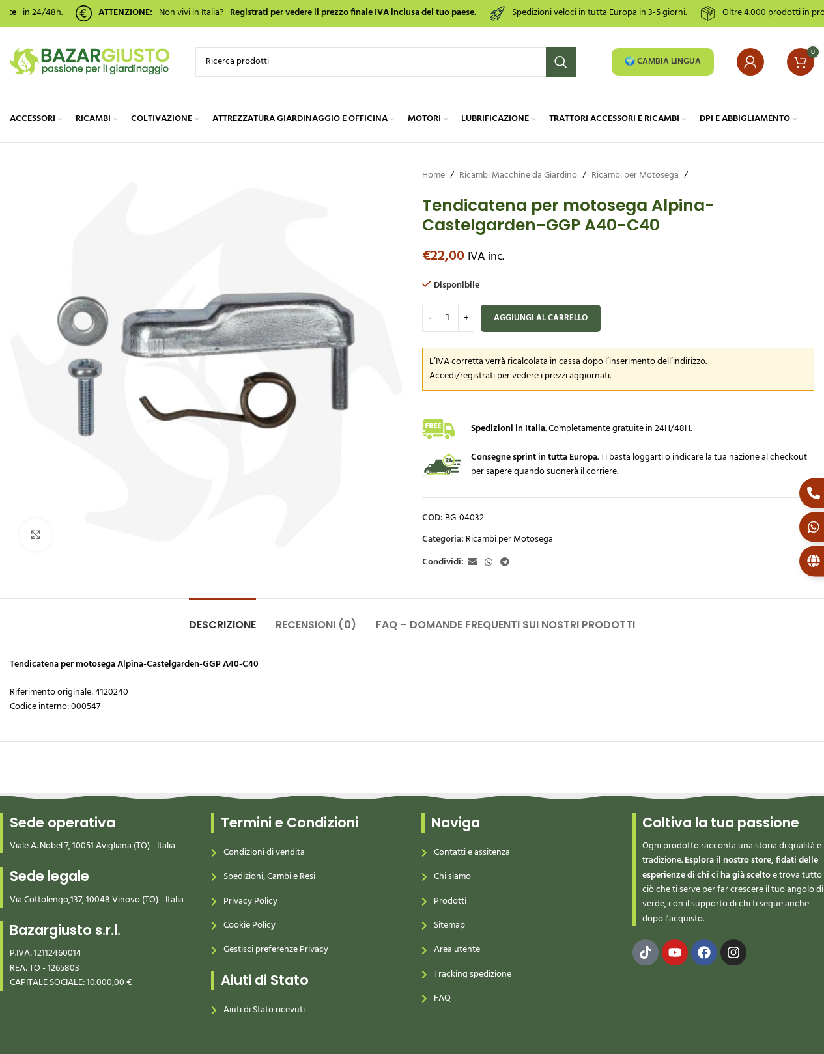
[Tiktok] (645, 952)
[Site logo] (89, 61)
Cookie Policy (249, 925)
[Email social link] (472, 562)
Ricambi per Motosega (635, 176)
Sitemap (449, 925)
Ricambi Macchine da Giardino (518, 176)
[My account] (750, 62)
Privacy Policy (250, 901)
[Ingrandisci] (36, 534)
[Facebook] (704, 952)
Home (433, 176)
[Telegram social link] (504, 562)
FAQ (442, 998)
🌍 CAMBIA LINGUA (663, 61)
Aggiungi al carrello (541, 318)
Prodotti (450, 901)
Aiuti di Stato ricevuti (264, 1010)
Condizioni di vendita (264, 852)
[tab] (222, 618)
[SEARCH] (561, 62)
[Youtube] (675, 952)
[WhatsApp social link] (488, 562)
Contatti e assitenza (472, 852)
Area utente (457, 949)
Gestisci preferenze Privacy (275, 949)
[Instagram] (733, 952)
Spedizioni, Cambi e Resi (269, 876)
